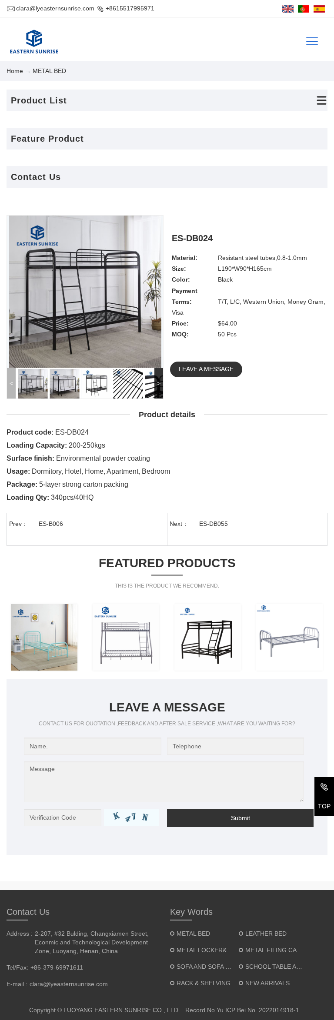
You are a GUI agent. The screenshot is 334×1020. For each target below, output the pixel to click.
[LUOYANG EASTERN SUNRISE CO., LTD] (33, 41)
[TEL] (324, 788)
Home (15, 70)
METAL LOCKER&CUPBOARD (219, 950)
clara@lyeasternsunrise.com (55, 8)
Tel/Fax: (17, 967)
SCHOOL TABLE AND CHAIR (285, 966)
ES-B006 (51, 523)
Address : (20, 933)
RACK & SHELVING (203, 983)
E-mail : (17, 983)
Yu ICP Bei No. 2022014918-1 (258, 1010)
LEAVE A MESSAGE (206, 368)
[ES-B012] (44, 637)
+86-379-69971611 (56, 967)
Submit (240, 817)
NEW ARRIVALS (267, 983)
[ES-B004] (289, 637)
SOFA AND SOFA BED (207, 966)
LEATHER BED (266, 933)
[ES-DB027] (207, 637)
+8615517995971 (130, 8)
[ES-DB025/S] (126, 637)
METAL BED (193, 933)
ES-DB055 (213, 523)
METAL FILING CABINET (279, 950)
